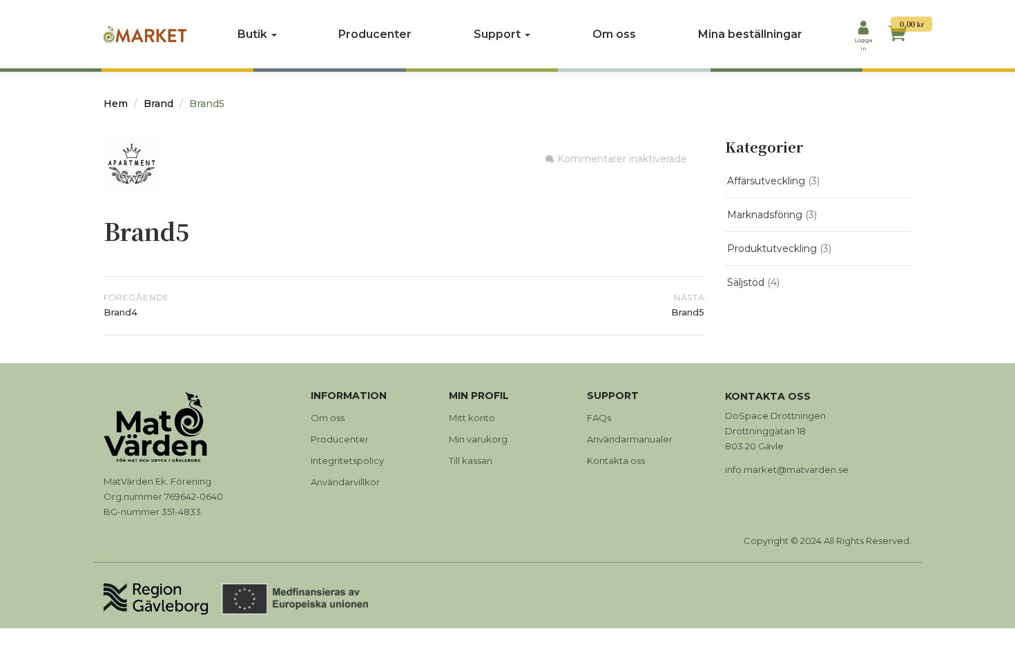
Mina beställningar (750, 34)
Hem (116, 103)
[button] (897, 35)
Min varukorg (478, 439)
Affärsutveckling (766, 181)
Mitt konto (472, 417)
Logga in (863, 44)
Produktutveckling (772, 248)
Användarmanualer (630, 439)
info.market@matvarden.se (787, 469)
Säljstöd (745, 282)
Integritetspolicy (347, 460)
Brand (158, 103)
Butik (254, 34)
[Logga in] (863, 29)
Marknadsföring (764, 214)
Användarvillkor (345, 481)
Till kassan (470, 460)
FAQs (599, 417)
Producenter (375, 34)
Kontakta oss (616, 460)
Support (498, 34)
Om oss (614, 34)
